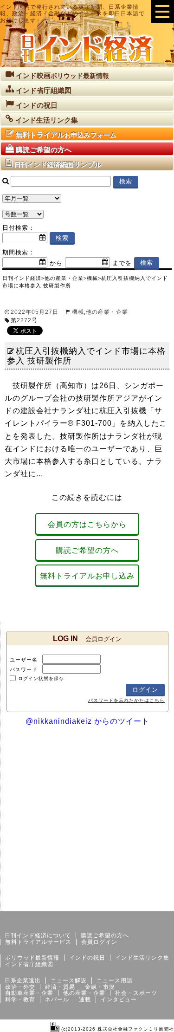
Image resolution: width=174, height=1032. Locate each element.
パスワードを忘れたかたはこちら (126, 700)
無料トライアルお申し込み (87, 576)
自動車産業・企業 (29, 993)
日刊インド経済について (38, 935)
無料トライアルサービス (38, 942)
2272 (24, 320)
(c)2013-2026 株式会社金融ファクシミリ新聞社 (116, 1029)
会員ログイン (99, 942)
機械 (78, 312)
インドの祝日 (87, 957)
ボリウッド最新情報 (32, 957)
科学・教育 (20, 999)
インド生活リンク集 (142, 957)
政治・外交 (20, 987)
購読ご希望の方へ (87, 550)
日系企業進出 (23, 980)
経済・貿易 (60, 987)
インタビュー (119, 999)
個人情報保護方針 (151, 904)
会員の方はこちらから (87, 524)
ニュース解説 (69, 980)
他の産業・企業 (107, 312)
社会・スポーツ (136, 993)
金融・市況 (100, 987)
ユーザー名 (24, 659)
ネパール (57, 999)
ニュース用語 (115, 980)
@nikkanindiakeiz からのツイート (87, 721)
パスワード (24, 669)
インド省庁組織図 (29, 964)
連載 (85, 999)
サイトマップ (103, 904)
